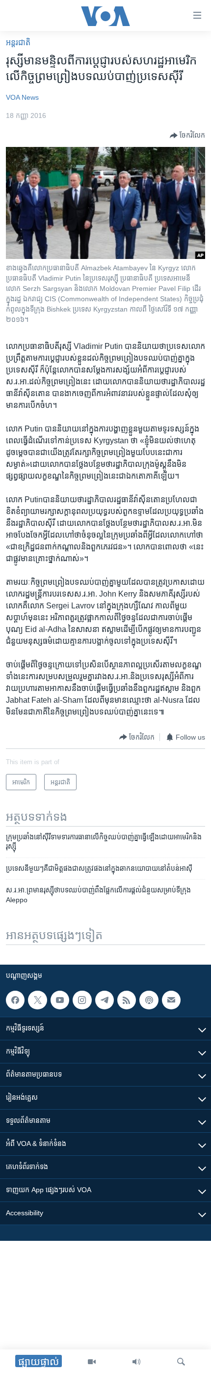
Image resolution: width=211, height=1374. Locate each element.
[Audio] (136, 1361)
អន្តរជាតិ (18, 42)
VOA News (22, 97)
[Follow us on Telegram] (104, 1000)
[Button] (187, 136)
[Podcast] (148, 1000)
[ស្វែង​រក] (181, 1361)
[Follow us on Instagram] (82, 1000)
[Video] (91, 1361)
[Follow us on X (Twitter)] (37, 1000)
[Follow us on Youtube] (60, 1000)
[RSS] (126, 1000)
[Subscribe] (171, 1000)
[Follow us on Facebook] (15, 1000)
